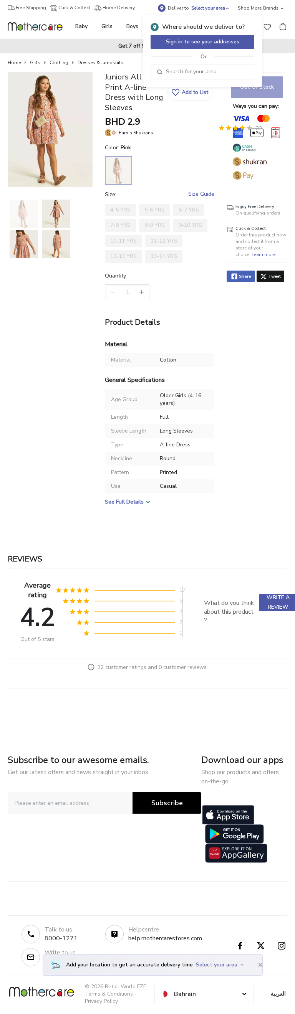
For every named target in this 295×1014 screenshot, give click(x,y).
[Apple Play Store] (228, 814)
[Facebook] (240, 945)
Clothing (59, 62)
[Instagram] (281, 945)
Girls (35, 62)
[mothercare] (38, 26)
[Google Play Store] (234, 834)
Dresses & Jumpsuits (100, 62)
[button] (267, 26)
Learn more (263, 254)
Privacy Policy (101, 1001)
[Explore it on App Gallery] (236, 853)
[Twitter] (261, 945)
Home (14, 62)
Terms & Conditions (109, 993)
